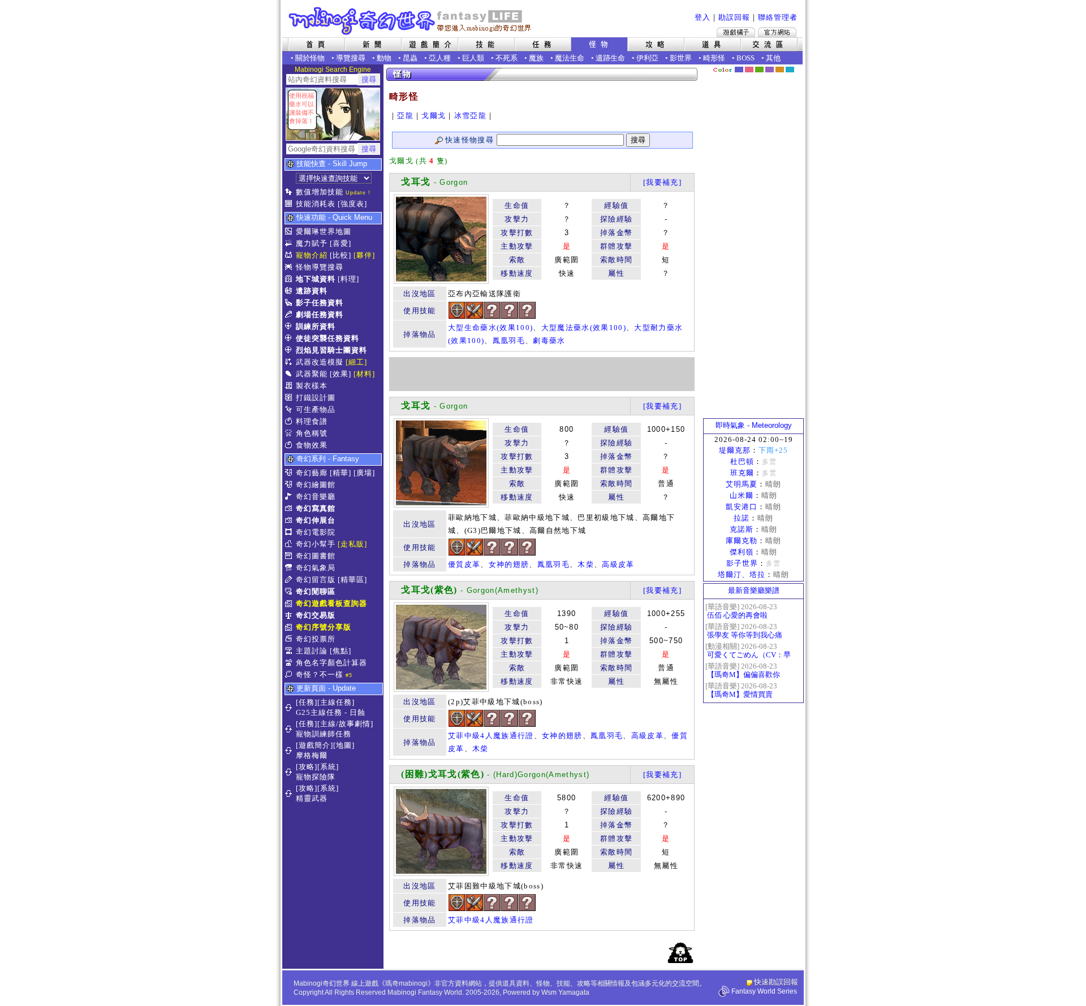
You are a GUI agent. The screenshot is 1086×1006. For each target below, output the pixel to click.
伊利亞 (647, 58)
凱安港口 (741, 506)
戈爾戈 (433, 115)
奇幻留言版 (315, 579)
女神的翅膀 (509, 564)
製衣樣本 (311, 385)
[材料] (364, 374)
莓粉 (749, 69)
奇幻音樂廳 (315, 496)
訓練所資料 (315, 326)
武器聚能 (311, 374)
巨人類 (473, 58)
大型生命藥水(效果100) (490, 327)
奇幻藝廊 (311, 473)
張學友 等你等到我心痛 (744, 635)
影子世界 (742, 563)
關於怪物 (310, 58)
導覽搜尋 (350, 58)
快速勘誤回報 (776, 982)
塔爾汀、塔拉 (741, 574)
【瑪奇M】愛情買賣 (740, 694)
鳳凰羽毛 (509, 340)
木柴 (586, 564)
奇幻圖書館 (315, 556)
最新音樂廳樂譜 (753, 590)
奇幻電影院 (315, 532)
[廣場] (364, 473)
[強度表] (352, 204)
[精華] (340, 473)
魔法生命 (569, 58)
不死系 (506, 58)
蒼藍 (790, 69)
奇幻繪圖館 (315, 484)
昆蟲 (410, 58)
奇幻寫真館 (315, 508)
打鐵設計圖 (315, 397)
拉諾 (741, 518)
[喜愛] (340, 243)
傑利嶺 (741, 552)
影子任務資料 (319, 302)
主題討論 (311, 651)
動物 (384, 58)
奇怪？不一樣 (319, 674)
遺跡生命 (610, 58)
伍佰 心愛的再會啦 (737, 615)
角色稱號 (311, 433)
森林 (759, 69)
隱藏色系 (796, 65)
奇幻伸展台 (315, 520)
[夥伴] (364, 255)
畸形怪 (714, 58)
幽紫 (769, 69)
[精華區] (352, 579)
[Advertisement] (542, 374)
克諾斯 (741, 529)
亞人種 (440, 58)
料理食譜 (311, 421)
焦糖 (779, 69)
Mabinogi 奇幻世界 (411, 21)
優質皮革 (464, 564)
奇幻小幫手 (315, 544)
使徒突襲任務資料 (327, 338)
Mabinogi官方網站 (777, 32)
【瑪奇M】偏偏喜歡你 (743, 674)
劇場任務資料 (319, 314)
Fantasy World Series (764, 991)
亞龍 (405, 115)
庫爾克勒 (741, 540)
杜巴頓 (742, 461)
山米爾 (741, 495)
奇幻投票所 (315, 639)
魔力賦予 (311, 243)
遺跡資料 (311, 291)
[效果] (340, 374)
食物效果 (311, 445)
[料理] (348, 279)
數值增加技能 (319, 192)
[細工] (356, 362)
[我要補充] (662, 182)
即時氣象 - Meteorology (754, 425)
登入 (702, 17)
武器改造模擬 (319, 362)
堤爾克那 (735, 450)
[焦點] (340, 651)
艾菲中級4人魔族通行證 (491, 735)
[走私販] (352, 544)
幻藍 (739, 69)
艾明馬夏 (741, 484)
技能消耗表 (315, 204)
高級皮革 (618, 564)
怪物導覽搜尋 (319, 267)
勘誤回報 (734, 17)
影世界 (681, 58)
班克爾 (742, 473)
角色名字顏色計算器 (331, 662)
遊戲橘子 (736, 32)
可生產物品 (315, 409)
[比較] (340, 255)
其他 (773, 58)
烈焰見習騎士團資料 (331, 350)
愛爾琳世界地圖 (323, 231)
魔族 (536, 58)
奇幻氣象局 (315, 567)
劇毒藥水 (549, 340)
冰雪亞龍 (470, 115)
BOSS (745, 58)
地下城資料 (315, 279)
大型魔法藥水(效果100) (583, 327)
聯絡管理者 (778, 17)
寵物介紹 (311, 255)
